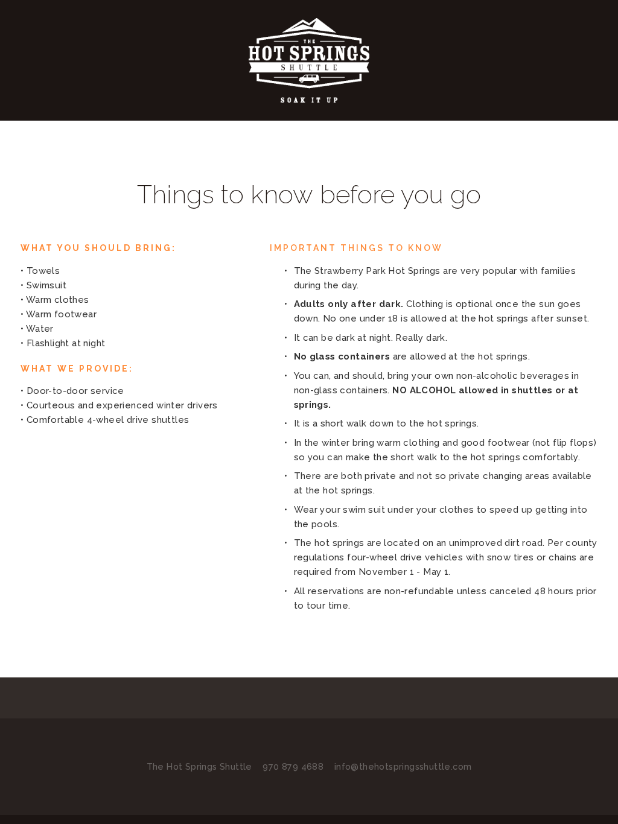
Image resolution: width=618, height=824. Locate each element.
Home (41, 113)
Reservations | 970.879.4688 (490, 113)
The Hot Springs (242, 113)
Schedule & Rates (125, 113)
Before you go (350, 113)
